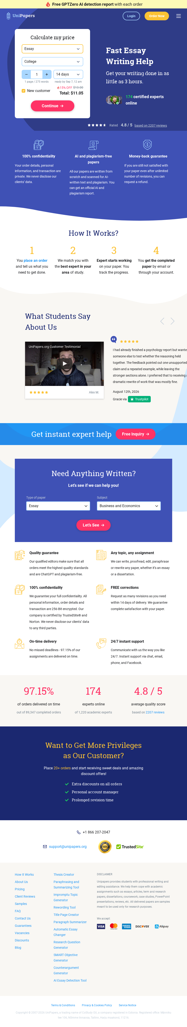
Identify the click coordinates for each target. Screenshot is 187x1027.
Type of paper (36, 497)
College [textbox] (30, 61)
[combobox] (52, 48)
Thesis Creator (64, 874)
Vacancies (22, 933)
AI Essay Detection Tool (70, 980)
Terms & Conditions (63, 1005)
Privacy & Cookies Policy (97, 1005)
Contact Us (23, 918)
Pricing (20, 889)
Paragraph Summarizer (70, 922)
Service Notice (127, 1005)
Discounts (22, 940)
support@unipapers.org (68, 846)
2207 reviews (155, 712)
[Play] (64, 363)
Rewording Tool (64, 907)
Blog (18, 947)
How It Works (24, 874)
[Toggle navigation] (179, 16)
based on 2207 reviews (151, 125)
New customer (38, 91)
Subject (102, 497)
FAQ (18, 911)
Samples (21, 904)
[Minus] (26, 74)
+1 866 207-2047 (96, 832)
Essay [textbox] (29, 49)
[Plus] (47, 74)
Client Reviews (25, 896)
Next (172, 321)
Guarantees (23, 925)
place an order (35, 260)
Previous (162, 321)
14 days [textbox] (62, 74)
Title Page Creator (66, 915)
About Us (21, 882)
